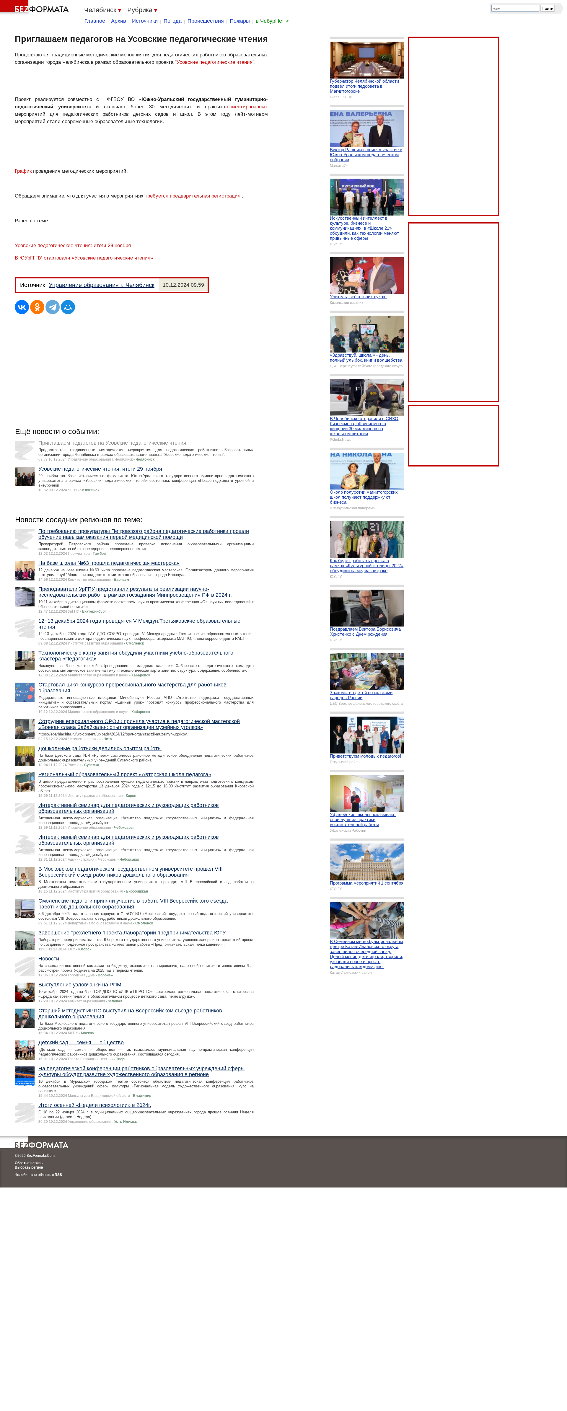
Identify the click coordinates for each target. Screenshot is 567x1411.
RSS (58, 1175)
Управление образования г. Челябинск (101, 285)
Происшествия (206, 21)
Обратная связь (29, 1163)
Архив (118, 21)
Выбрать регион (29, 1167)
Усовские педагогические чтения (214, 62)
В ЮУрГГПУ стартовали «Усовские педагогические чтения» (84, 258)
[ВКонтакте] (22, 307)
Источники (145, 21)
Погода (173, 21)
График (24, 171)
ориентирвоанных (247, 107)
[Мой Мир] (68, 307)
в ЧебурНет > (272, 21)
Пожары (240, 21)
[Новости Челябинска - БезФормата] (35, 7)
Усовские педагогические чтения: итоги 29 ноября (73, 245)
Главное (94, 21)
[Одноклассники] (37, 307)
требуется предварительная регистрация (192, 196)
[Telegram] (52, 307)
